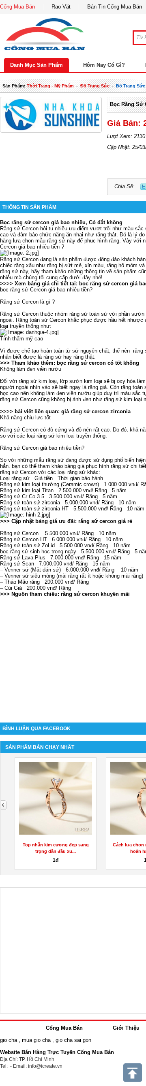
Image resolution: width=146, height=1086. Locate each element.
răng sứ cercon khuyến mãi (95, 594)
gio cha (8, 1040)
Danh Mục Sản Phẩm (36, 65)
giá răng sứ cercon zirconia (96, 411)
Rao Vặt (61, 7)
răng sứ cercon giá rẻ (105, 521)
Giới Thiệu (126, 1028)
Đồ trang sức (95, 85)
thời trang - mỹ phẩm (50, 85)
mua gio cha (36, 1040)
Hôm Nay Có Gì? (104, 65)
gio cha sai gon (73, 1040)
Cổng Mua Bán (17, 7)
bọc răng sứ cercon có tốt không (98, 363)
